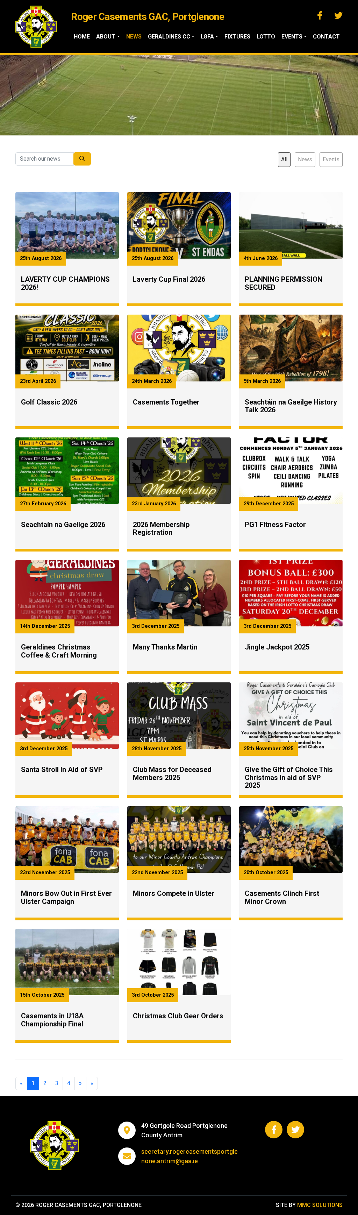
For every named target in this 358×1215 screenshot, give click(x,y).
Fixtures (237, 36)
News (134, 36)
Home (82, 36)
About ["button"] (105, 36)
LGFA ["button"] (207, 36)
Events (331, 159)
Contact (326, 36)
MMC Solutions (320, 1205)
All (284, 159)
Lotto (266, 36)
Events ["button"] (291, 36)
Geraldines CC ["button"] (169, 36)
